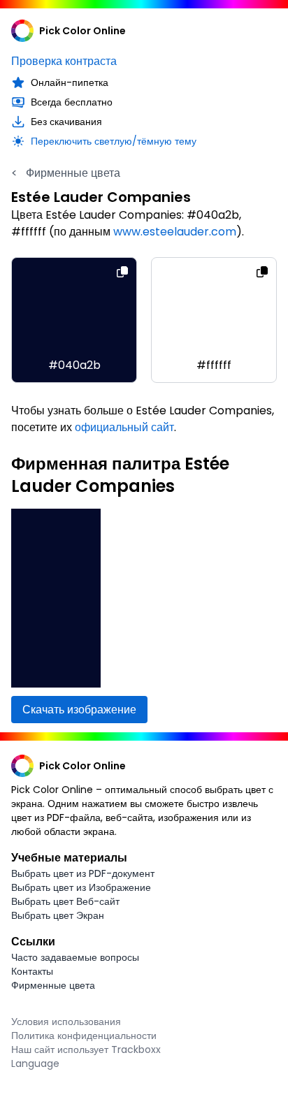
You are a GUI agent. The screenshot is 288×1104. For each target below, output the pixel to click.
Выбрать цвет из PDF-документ (82, 873)
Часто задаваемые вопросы (75, 957)
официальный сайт (124, 427)
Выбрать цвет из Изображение (81, 887)
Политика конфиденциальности (84, 1036)
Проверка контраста (64, 61)
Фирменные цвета (65, 173)
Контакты (32, 971)
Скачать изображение (79, 710)
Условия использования (66, 1022)
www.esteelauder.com (174, 232)
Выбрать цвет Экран (57, 915)
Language (35, 1063)
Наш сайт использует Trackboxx (86, 1049)
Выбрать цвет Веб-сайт (65, 901)
